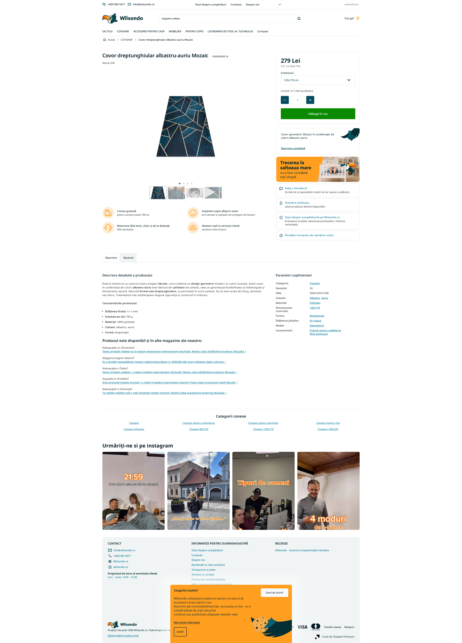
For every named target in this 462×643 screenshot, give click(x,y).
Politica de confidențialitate (208, 579)
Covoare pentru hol (328, 423)
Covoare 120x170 (263, 429)
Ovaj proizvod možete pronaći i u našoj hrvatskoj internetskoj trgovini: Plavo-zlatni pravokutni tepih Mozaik (170, 382)
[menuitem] (107, 31)
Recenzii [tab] (128, 257)
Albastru (315, 298)
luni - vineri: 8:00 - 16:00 (133, 575)
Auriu (324, 298)
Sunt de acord (274, 592)
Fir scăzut (315, 320)
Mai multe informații (187, 622)
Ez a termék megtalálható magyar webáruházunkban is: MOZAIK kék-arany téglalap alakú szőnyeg (164, 361)
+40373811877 (122, 556)
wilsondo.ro (120, 567)
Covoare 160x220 (328, 429)
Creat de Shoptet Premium (338, 636)
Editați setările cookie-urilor (123, 635)
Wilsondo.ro (120, 561)
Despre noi (252, 4)
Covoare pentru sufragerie (198, 423)
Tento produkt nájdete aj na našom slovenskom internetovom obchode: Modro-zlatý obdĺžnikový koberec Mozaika (174, 351)
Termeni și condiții (203, 574)
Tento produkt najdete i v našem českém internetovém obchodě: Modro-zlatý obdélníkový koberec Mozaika (169, 372)
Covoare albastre (134, 429)
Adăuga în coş (318, 114)
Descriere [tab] (111, 257)
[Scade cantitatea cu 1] (285, 100)
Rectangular (317, 315)
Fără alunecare (319, 334)
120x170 (315, 307)
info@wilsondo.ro (124, 550)
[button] (180, 184)
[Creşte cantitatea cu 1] (310, 100)
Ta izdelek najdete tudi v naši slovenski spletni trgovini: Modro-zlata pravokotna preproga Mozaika (164, 393)
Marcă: (108, 63)
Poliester (315, 303)
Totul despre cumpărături (210, 4)
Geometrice (317, 325)
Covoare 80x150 (198, 429)
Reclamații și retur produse (208, 564)
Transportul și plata (203, 569)
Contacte (236, 4)
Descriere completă (293, 148)
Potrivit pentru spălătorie (325, 330)
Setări (180, 631)
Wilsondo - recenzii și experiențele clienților (302, 550)
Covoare (315, 283)
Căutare (299, 18)
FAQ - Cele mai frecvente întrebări (212, 584)
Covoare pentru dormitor (263, 423)
